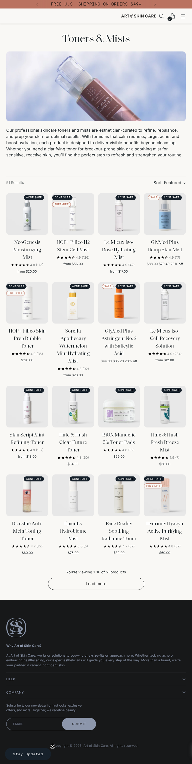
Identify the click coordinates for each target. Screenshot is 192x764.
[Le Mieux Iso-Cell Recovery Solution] (165, 303)
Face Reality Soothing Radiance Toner (119, 531)
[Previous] (37, 4)
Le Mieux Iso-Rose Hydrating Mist (119, 250)
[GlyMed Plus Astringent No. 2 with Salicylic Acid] (119, 303)
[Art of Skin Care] (138, 16)
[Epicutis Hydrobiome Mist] (73, 495)
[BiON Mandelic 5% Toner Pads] (119, 406)
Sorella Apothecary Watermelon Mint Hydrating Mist (73, 346)
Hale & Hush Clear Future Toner (73, 443)
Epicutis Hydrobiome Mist (73, 531)
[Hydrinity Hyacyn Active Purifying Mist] (165, 495)
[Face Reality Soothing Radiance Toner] (119, 495)
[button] (28, 754)
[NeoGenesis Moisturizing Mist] (27, 214)
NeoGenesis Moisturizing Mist (27, 250)
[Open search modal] (161, 16)
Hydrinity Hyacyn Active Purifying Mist (164, 531)
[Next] (155, 4)
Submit (79, 724)
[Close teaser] (52, 746)
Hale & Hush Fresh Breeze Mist (164, 443)
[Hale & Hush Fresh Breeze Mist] (165, 406)
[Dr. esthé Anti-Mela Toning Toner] (27, 495)
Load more (96, 583)
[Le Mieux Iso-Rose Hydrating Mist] (119, 214)
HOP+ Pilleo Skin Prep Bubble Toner (27, 339)
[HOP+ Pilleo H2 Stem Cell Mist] (73, 214)
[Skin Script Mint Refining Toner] (27, 406)
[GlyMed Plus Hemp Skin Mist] (165, 214)
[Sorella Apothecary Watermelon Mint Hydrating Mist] (73, 303)
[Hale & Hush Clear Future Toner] (73, 406)
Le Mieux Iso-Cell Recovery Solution (165, 339)
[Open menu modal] (183, 16)
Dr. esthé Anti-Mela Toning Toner (27, 531)
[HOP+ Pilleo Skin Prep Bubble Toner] (27, 303)
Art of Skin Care (96, 746)
